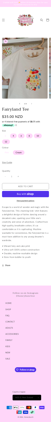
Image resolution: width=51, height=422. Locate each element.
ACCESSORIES (12, 334)
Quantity (6, 171)
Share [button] (7, 265)
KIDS (7, 346)
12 (6, 142)
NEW (7, 352)
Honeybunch (28, 417)
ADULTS (9, 328)
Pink (7, 152)
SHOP (8, 309)
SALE (7, 359)
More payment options (25, 201)
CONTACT (10, 322)
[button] (3, 20)
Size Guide (7, 162)
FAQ (7, 315)
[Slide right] (32, 104)
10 (38, 136)
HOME (8, 303)
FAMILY (9, 340)
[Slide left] (20, 104)
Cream (19, 152)
